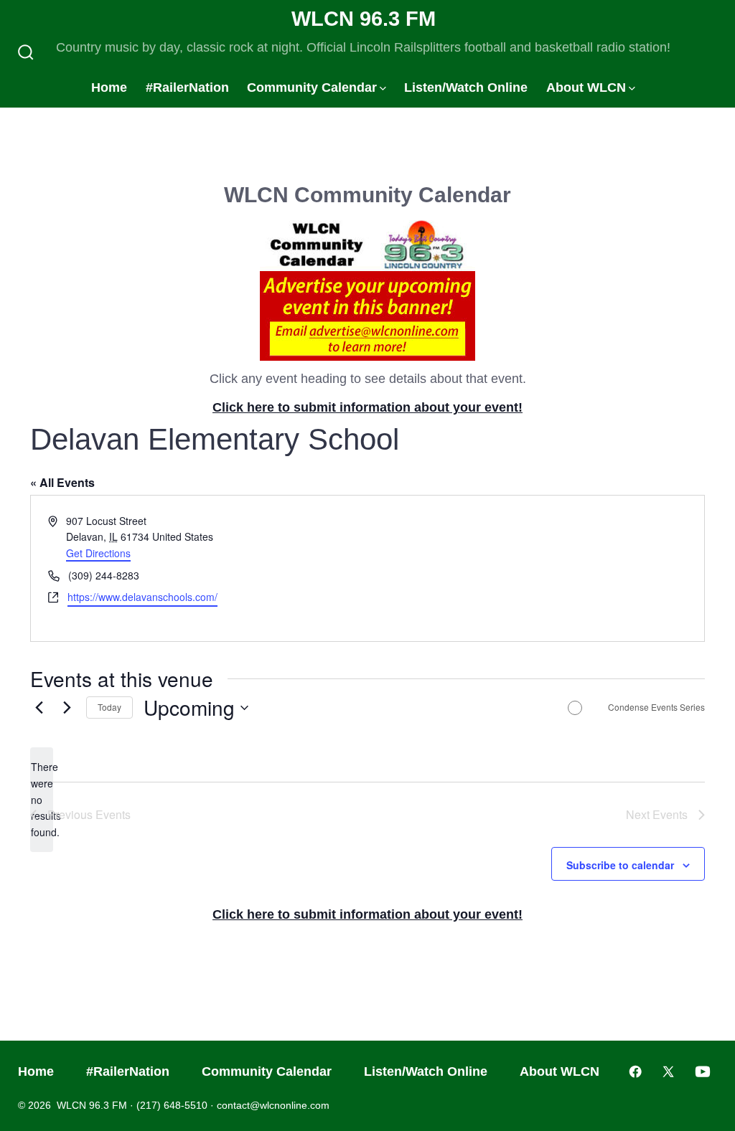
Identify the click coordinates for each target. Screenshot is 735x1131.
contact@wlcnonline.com (273, 1105)
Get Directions (98, 553)
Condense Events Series (656, 707)
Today (109, 707)
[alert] (41, 799)
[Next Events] (66, 707)
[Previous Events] (38, 707)
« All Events (62, 482)
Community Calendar (312, 87)
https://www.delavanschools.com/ (142, 597)
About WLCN (586, 87)
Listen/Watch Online (466, 87)
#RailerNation (187, 87)
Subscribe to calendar (620, 865)
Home (109, 87)
